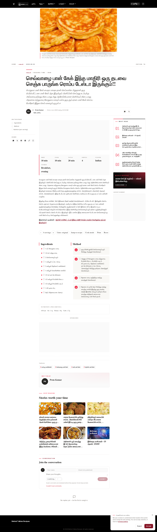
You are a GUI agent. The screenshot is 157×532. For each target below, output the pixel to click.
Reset (106, 232)
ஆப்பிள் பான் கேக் (89, 367)
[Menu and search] (14, 4)
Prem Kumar (39, 110)
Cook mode (89, 232)
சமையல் (21, 64)
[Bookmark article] (33, 140)
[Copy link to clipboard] (29, 140)
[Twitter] (17, 140)
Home (14, 64)
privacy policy (123, 521)
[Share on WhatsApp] (125, 111)
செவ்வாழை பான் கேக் (61, 367)
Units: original (62, 232)
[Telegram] (25, 140)
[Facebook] (21, 140)
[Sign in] (143, 3)
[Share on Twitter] (129, 111)
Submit (103, 479)
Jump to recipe (76, 232)
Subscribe (120, 185)
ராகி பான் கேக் (75, 367)
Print (99, 232)
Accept (148, 526)
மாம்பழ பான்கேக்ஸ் (46, 367)
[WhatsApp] (13, 140)
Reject (139, 526)
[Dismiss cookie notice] (152, 515)
